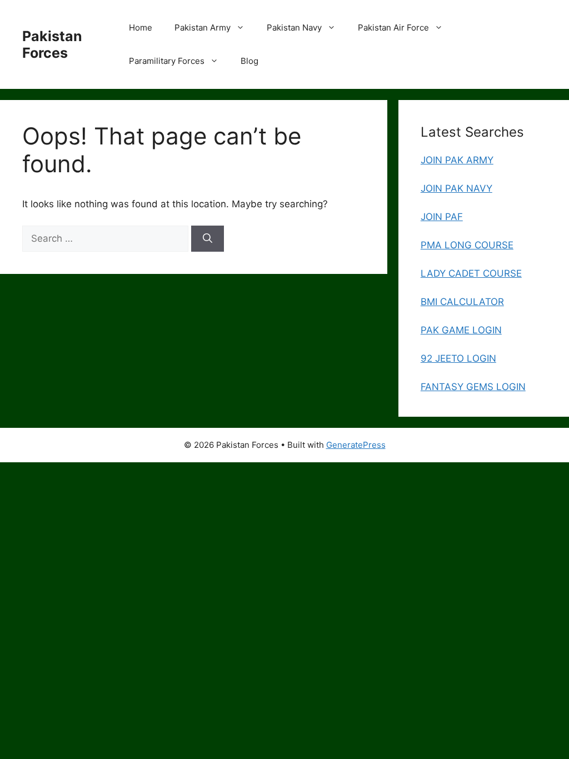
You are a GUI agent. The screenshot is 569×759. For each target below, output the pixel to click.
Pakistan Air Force (393, 27)
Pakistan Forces (52, 44)
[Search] (207, 239)
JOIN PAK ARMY (457, 160)
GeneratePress (356, 445)
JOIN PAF (442, 216)
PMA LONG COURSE (467, 245)
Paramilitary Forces (166, 61)
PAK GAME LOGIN (461, 330)
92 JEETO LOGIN (458, 358)
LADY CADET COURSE (471, 273)
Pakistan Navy (294, 27)
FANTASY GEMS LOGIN (473, 386)
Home (140, 27)
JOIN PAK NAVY (456, 188)
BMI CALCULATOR (462, 301)
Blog (249, 61)
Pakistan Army (202, 27)
